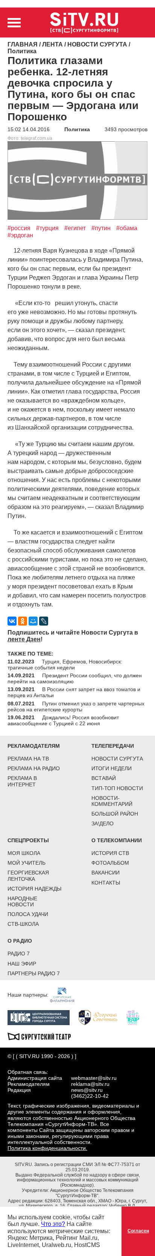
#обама (126, 228)
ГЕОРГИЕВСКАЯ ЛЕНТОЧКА (28, 876)
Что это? (53, 1224)
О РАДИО (20, 941)
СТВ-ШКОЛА (23, 924)
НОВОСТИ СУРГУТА (117, 759)
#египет (75, 228)
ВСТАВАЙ (103, 778)
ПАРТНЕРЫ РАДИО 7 (34, 973)
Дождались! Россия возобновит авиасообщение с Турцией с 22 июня (63, 720)
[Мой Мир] (33, 621)
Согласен (138, 1231)
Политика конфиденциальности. (47, 1148)
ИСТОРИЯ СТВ (110, 853)
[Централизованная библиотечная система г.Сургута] (42, 1017)
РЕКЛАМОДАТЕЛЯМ (34, 746)
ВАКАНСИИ (105, 873)
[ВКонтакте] (12, 621)
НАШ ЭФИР (22, 964)
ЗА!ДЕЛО (102, 823)
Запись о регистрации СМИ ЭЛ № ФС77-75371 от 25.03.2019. (87, 1167)
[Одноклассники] (22, 621)
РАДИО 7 (19, 954)
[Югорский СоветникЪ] (102, 1017)
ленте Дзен (24, 639)
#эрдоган (20, 235)
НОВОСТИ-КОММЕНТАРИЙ (111, 801)
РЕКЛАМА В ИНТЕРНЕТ (22, 781)
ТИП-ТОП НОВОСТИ (117, 788)
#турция (47, 228)
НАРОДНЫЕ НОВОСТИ (22, 901)
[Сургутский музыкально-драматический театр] (43, 1036)
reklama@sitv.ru (90, 1084)
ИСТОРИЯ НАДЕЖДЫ (34, 889)
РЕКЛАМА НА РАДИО (34, 768)
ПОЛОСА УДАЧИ (28, 914)
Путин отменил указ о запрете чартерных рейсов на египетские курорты (76, 707)
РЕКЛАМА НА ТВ (28, 759)
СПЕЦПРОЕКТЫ (28, 840)
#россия (19, 228)
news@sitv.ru (87, 1090)
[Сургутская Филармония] (66, 994)
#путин (101, 228)
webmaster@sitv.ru (94, 1078)
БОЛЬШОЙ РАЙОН (114, 814)
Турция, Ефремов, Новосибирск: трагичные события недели (65, 665)
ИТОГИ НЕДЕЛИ (111, 768)
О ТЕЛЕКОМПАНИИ (116, 840)
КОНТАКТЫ (105, 883)
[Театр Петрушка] (136, 1017)
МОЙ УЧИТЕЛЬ (27, 863)
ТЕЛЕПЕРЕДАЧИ (112, 746)
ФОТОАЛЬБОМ (110, 863)
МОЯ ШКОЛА (24, 853)
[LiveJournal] (43, 621)
